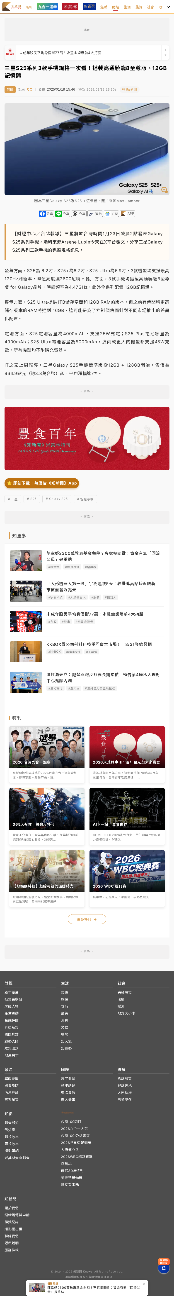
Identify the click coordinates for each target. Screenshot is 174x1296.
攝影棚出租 (13, 1229)
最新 (29, 7)
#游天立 (74, 688)
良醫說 (66, 1164)
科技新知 (12, 1027)
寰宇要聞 (68, 1078)
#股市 (66, 621)
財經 (115, 7)
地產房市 (12, 1055)
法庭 (121, 999)
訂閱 (114, 214)
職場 (64, 1034)
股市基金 (12, 992)
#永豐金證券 (84, 621)
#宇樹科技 (55, 597)
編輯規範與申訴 (17, 1215)
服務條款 (12, 1250)
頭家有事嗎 (70, 1185)
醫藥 (64, 1013)
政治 (162, 7)
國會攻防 (12, 1085)
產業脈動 (12, 1013)
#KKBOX (54, 651)
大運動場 (125, 1092)
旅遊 (64, 999)
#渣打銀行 (55, 688)
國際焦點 (12, 1034)
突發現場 (125, 992)
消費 (64, 1020)
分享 (49, 214)
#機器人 (110, 597)
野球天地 (125, 1085)
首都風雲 (12, 1099)
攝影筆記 (12, 1151)
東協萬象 (68, 1092)
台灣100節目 (71, 1122)
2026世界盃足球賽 (76, 1143)
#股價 (95, 597)
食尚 (64, 1006)
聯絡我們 (12, 1236)
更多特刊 (87, 919)
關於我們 (12, 1208)
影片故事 (12, 1137)
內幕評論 (12, 1092)
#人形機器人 (77, 597)
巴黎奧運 (125, 1099)
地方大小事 (126, 1013)
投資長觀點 (13, 999)
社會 (150, 7)
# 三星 (13, 499)
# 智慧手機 (85, 499)
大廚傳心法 (70, 1150)
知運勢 (66, 1048)
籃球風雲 (125, 1078)
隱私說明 (12, 1243)
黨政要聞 (12, 1078)
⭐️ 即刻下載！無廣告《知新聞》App (42, 483)
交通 (64, 992)
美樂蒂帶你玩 (71, 1178)
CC (29, 89)
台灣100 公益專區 (75, 1136)
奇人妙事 (68, 1099)
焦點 (104, 7)
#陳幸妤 (54, 567)
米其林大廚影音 (17, 1158)
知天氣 (66, 1041)
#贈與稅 (90, 567)
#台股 (52, 621)
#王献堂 (91, 652)
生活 (127, 7)
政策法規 (12, 1048)
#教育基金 (72, 567)
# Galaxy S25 (57, 499)
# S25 (32, 499)
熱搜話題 (68, 1085)
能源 (139, 7)
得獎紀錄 (12, 1222)
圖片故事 (12, 1144)
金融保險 (12, 1020)
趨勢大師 (12, 1041)
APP (131, 213)
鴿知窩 (10, 1130)
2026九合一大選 (74, 1129)
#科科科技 (73, 652)
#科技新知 (129, 89)
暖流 (121, 1006)
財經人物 (12, 1006)
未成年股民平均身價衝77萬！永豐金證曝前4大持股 (60, 53)
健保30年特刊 (72, 1171)
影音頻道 (12, 1123)
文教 (64, 1027)
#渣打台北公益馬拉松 (100, 688)
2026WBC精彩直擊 (77, 1157)
